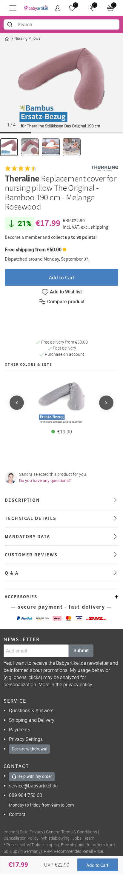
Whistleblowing (55, 838)
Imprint (10, 832)
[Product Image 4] (72, 147)
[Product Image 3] (51, 147)
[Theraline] (104, 168)
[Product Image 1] (9, 147)
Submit (81, 650)
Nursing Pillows (27, 38)
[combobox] (61, 24)
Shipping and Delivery (31, 720)
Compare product (65, 301)
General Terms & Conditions (71, 832)
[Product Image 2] (30, 147)
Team (89, 838)
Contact (17, 814)
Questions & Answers (31, 710)
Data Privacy (31, 832)
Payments (19, 730)
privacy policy (77, 684)
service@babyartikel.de (33, 786)
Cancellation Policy (21, 838)
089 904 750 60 (25, 795)
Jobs (77, 838)
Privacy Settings (26, 739)
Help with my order (34, 776)
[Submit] (11, 24)
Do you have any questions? (45, 480)
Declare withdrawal (29, 749)
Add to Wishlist (66, 292)
